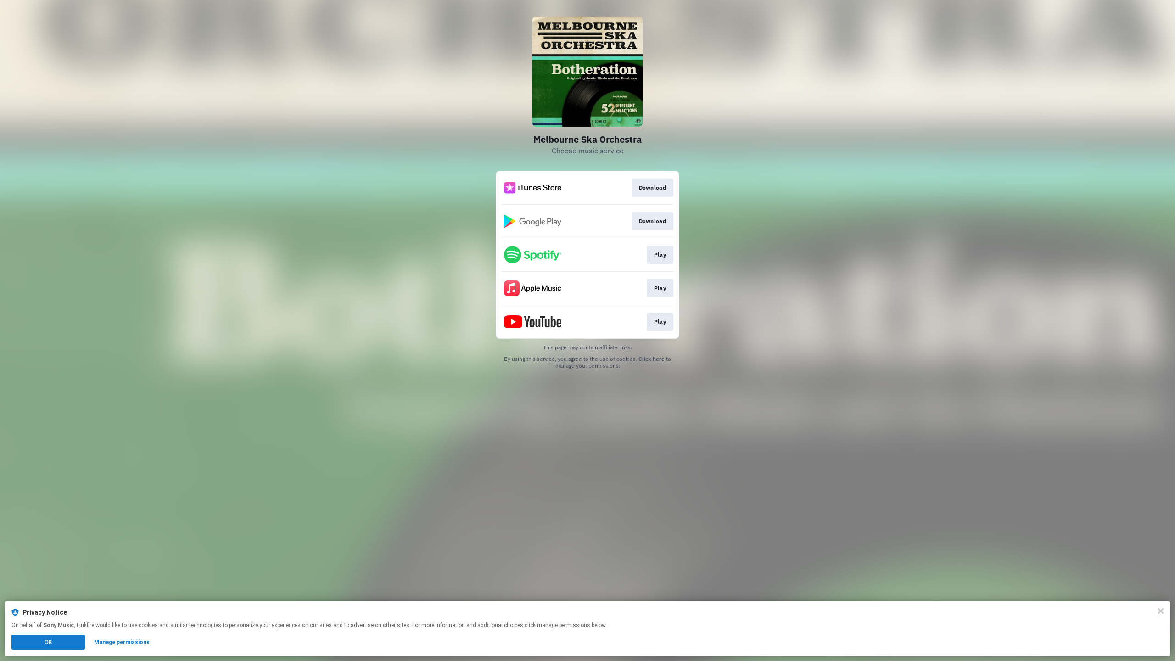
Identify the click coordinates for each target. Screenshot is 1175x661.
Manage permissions (122, 642)
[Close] (1160, 611)
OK (48, 642)
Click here (651, 358)
